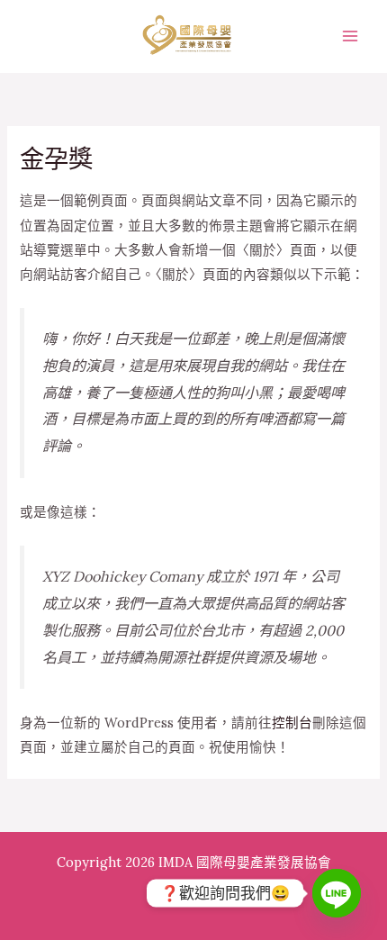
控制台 (292, 722)
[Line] (336, 893)
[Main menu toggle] (350, 36)
